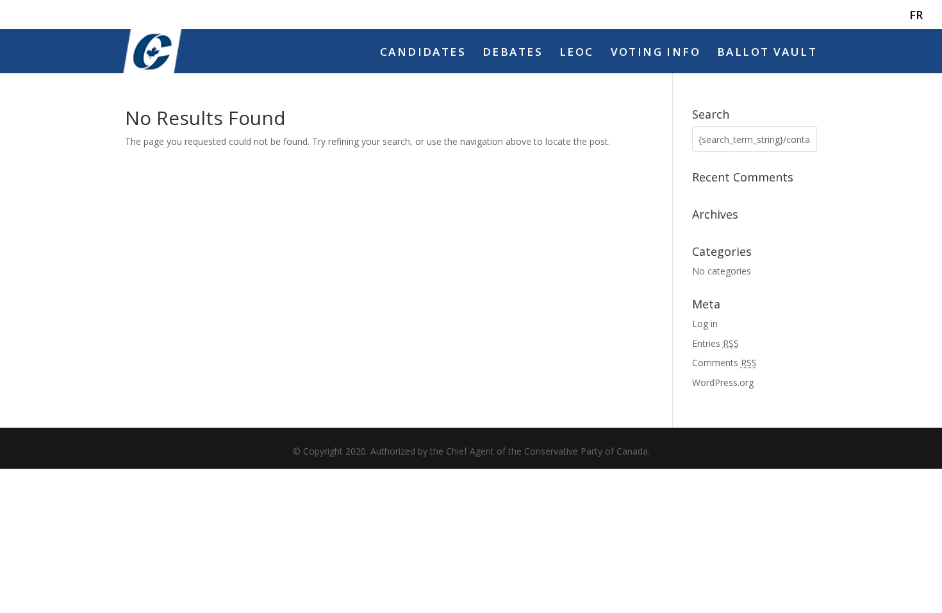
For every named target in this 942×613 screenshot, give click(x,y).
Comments (724, 363)
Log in (705, 323)
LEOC (576, 53)
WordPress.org (723, 382)
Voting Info (656, 53)
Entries (715, 343)
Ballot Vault (767, 53)
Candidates (423, 53)
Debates (513, 53)
